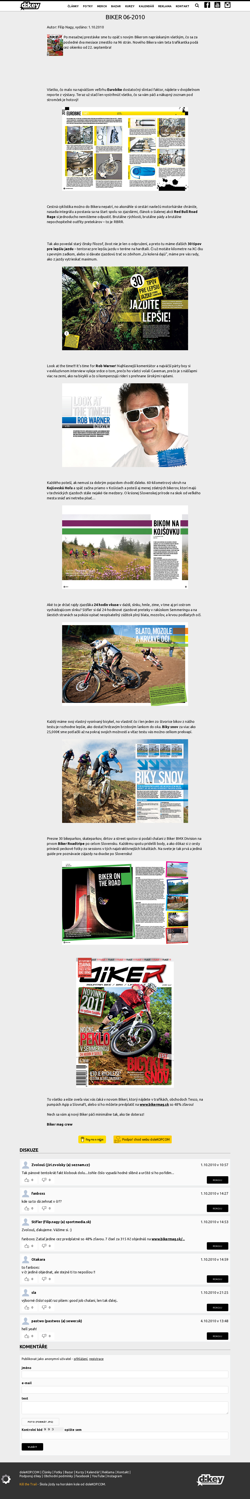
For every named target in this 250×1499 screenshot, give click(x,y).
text (25, 1398)
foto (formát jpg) (40, 1422)
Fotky (88, 6)
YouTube (98, 1476)
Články (73, 6)
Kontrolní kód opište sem (52, 1429)
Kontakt (182, 6)
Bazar (116, 6)
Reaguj (217, 1180)
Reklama (164, 6)
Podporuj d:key (30, 1476)
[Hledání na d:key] (197, 6)
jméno (26, 1368)
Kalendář (146, 6)
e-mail (27, 1383)
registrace (96, 1359)
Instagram (114, 1476)
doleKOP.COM (29, 1472)
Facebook (82, 1476)
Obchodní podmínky (58, 1476)
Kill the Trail (28, 1484)
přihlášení (81, 1359)
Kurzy (130, 6)
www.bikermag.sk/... (168, 1239)
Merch (102, 6)
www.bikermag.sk (154, 1104)
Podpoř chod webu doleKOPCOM (146, 1139)
